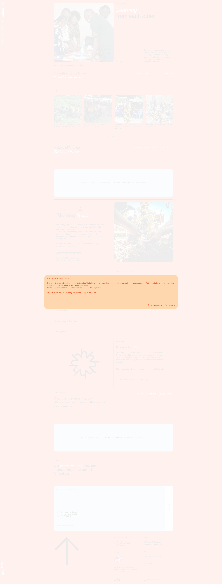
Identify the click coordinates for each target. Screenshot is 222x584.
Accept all (171, 305)
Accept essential (156, 305)
